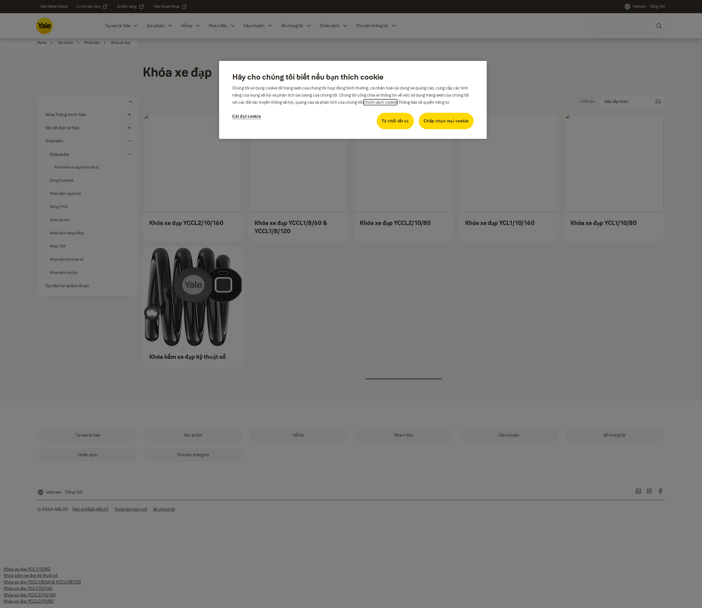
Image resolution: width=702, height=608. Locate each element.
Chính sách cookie (380, 102)
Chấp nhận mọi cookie (446, 120)
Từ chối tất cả (395, 120)
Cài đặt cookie (246, 116)
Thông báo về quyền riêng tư (423, 102)
